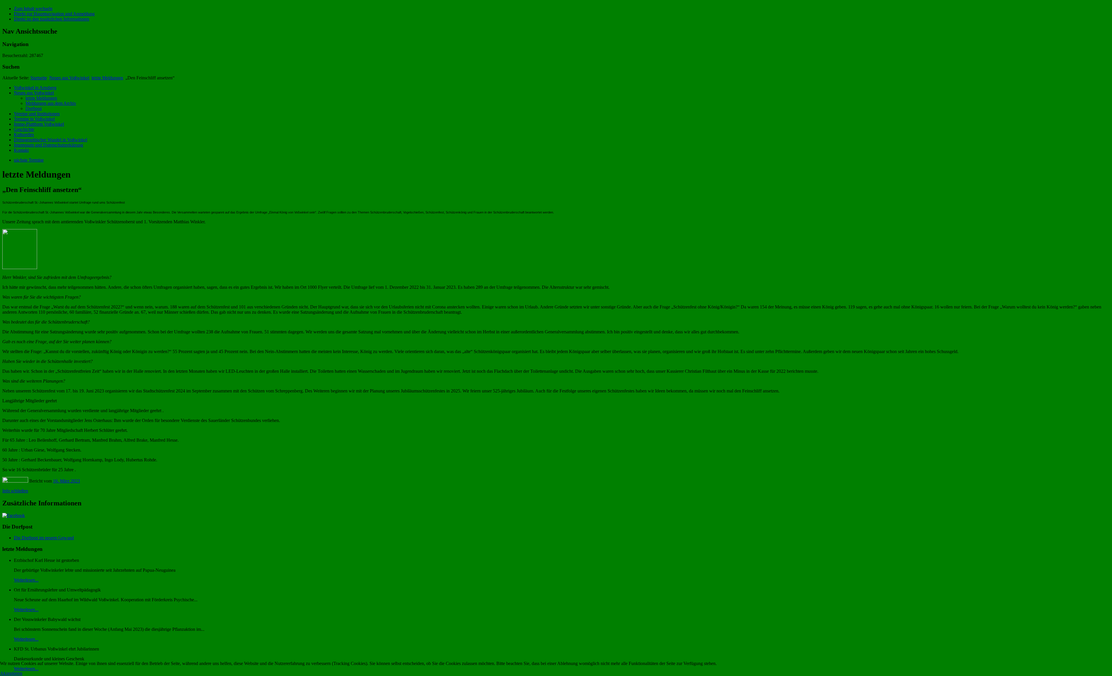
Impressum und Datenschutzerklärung (48, 144)
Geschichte (24, 129)
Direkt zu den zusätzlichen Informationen (51, 19)
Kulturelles (24, 134)
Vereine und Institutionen (37, 113)
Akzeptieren (11, 673)
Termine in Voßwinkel (34, 118)
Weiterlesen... (26, 580)
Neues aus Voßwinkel (69, 77)
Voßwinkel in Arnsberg (35, 87)
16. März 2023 (66, 480)
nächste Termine (29, 160)
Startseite (38, 77)
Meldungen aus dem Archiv (50, 103)
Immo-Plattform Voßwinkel (39, 124)
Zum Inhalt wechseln (33, 8)
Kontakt (21, 150)
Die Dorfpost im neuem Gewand (44, 537)
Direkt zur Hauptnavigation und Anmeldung (54, 13)
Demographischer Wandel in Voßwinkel (50, 139)
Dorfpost (33, 108)
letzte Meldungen (107, 77)
